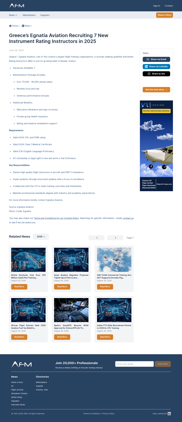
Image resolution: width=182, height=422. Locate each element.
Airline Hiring (16, 397)
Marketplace (29, 15)
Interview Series (18, 404)
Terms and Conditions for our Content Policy (56, 218)
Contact (169, 5)
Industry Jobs (42, 390)
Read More (19, 287)
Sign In (156, 5)
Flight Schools (17, 390)
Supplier (39, 386)
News (12, 15)
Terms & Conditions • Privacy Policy (98, 413)
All (12, 386)
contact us (128, 218)
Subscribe (163, 364)
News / (28, 25)
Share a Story (164, 15)
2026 (39, 237)
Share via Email (158, 59)
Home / (16, 25)
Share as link (158, 74)
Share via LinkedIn (158, 67)
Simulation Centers (19, 393)
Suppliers (45, 15)
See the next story (154, 90)
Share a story (17, 382)
